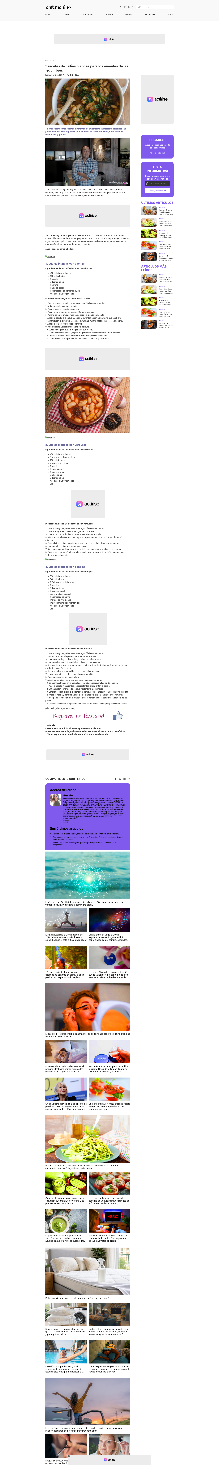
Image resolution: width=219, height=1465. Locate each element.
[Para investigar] (138, 7)
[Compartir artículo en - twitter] (120, 779)
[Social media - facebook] (125, 7)
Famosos (129, 15)
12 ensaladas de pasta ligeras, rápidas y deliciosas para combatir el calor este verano (87, 834)
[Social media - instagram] (133, 7)
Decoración (87, 15)
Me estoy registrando (156, 191)
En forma (109, 15)
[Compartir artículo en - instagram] (124, 779)
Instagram (66, 820)
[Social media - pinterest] (129, 7)
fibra (81, 195)
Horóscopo (150, 15)
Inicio (47, 61)
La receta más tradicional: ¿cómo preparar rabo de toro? (73, 728)
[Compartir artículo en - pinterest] (129, 779)
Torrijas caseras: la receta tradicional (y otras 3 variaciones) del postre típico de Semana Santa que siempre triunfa (88, 838)
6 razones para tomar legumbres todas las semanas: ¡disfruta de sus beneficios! (85, 731)
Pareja (171, 15)
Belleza (48, 15)
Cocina (67, 15)
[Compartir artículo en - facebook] (115, 779)
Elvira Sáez (74, 75)
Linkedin (66, 822)
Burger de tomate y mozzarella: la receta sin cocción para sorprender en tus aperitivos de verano (165, 249)
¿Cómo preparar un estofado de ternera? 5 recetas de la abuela (76, 734)
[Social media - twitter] (120, 7)
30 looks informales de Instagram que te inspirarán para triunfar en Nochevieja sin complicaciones (85, 844)
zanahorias (57, 469)
